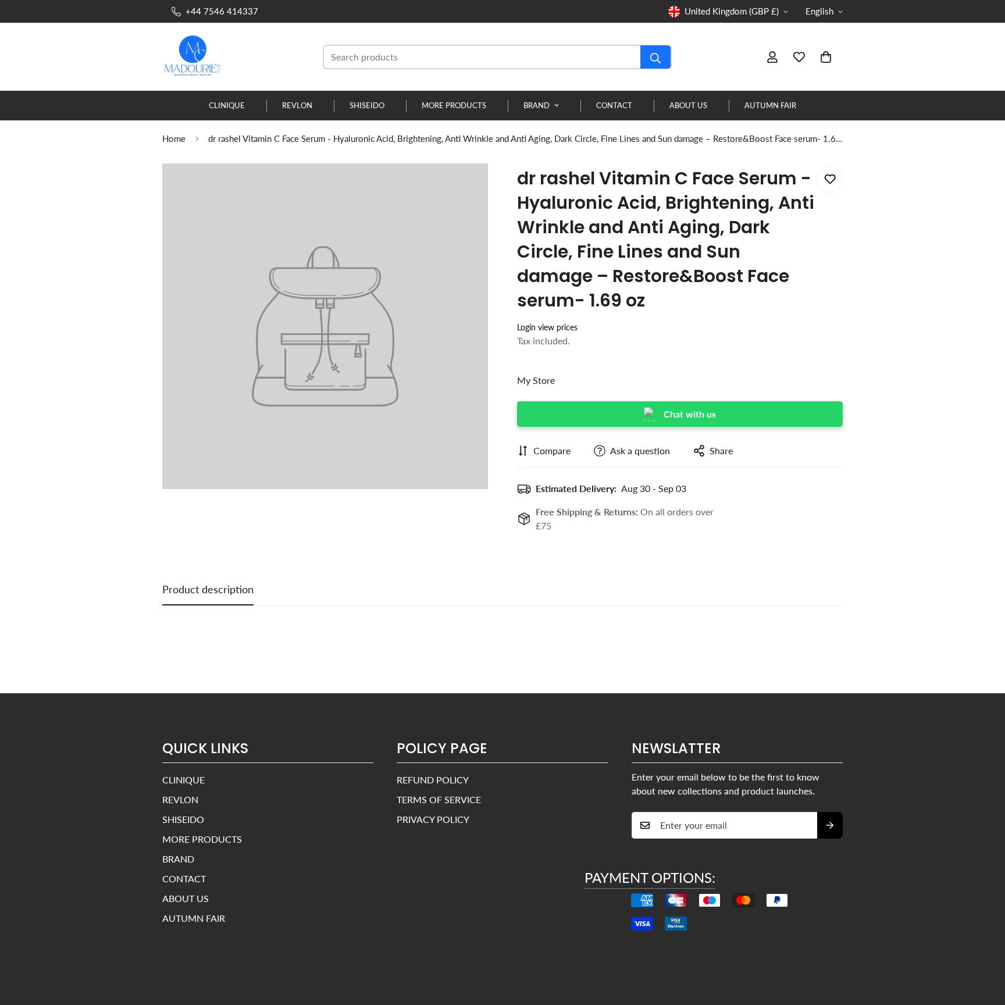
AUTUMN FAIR (770, 105)
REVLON (297, 105)
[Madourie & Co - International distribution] (194, 57)
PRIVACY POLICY (433, 819)
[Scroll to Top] (982, 941)
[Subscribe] (830, 825)
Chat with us (690, 413)
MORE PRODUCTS (454, 105)
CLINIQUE (227, 105)
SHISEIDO (367, 105)
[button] (825, 57)
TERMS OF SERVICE (439, 799)
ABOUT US (688, 105)
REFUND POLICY (433, 779)
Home (174, 138)
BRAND (536, 105)
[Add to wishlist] (830, 179)
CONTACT (614, 105)
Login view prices (547, 327)
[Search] (655, 57)
